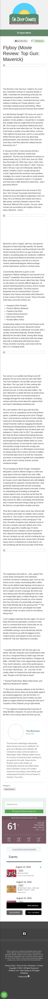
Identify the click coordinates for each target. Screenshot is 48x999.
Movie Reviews (9, 789)
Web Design (24, 970)
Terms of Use (22, 966)
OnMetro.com (14, 970)
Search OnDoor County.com (25, 811)
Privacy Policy (10, 966)
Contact (40, 966)
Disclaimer (32, 966)
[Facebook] (24, 933)
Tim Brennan (39, 41)
